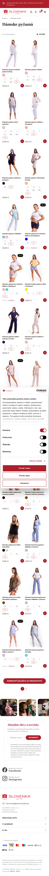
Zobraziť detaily (35, 461)
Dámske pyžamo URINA (33, 69)
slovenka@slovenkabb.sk (17, 803)
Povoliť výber (24, 476)
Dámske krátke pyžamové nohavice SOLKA (11, 493)
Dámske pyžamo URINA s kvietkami (34, 123)
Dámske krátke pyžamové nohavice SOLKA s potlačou (34, 493)
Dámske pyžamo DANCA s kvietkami (34, 338)
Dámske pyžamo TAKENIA (11, 234)
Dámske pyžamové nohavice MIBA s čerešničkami (35, 235)
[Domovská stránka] (15, 12)
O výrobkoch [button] (7, 824)
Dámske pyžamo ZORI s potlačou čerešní (10, 338)
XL (5, 82)
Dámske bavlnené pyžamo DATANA (34, 651)
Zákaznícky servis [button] (9, 818)
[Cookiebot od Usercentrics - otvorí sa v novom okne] (36, 390)
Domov (5, 18)
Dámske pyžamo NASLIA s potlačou (11, 179)
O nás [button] (4, 830)
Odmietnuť (24, 483)
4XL (5, 137)
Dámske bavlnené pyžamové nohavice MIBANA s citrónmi (35, 598)
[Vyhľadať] (31, 12)
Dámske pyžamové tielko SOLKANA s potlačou (11, 598)
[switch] (43, 437)
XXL (11, 82)
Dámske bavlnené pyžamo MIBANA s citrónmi (34, 546)
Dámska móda (15, 18)
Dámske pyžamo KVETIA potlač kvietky (11, 71)
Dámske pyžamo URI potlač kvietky (35, 179)
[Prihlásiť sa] (36, 12)
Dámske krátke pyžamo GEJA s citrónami (35, 285)
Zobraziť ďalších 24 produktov (24, 681)
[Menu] (45, 12)
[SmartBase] (14, 871)
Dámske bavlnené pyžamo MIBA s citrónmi (11, 651)
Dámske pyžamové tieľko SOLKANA (11, 546)
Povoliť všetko (24, 468)
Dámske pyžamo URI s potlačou (10, 123)
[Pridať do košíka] (22, 85)
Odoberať (33, 737)
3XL (17, 82)
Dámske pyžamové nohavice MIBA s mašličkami (12, 285)
